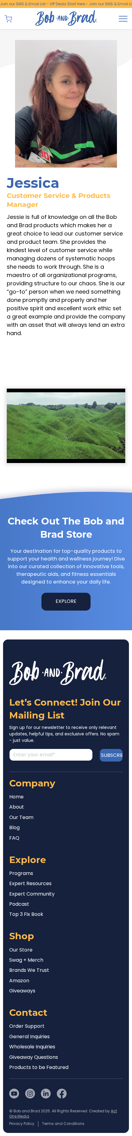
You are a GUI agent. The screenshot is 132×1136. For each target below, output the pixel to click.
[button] (8, 18)
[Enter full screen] (117, 455)
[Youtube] (14, 1093)
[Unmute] (25, 455)
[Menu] (123, 18)
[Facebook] (62, 1093)
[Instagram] (30, 1093)
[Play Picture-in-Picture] (107, 455)
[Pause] (15, 455)
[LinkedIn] (46, 1093)
